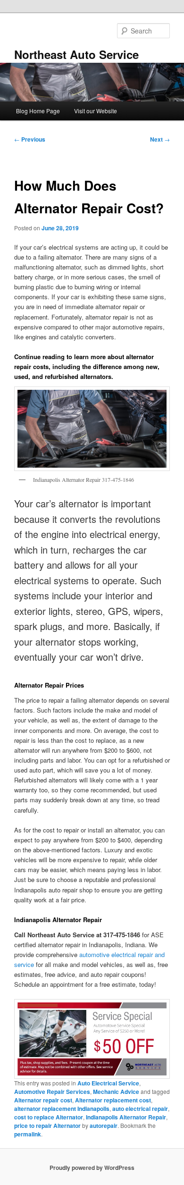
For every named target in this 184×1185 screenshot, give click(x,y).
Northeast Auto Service (76, 54)
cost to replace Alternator (48, 1117)
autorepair (103, 1125)
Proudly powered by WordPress (92, 1167)
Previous (29, 139)
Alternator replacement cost (113, 1100)
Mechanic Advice (116, 1091)
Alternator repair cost (43, 1100)
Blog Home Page (38, 111)
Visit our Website (95, 111)
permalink (27, 1134)
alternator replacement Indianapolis (61, 1108)
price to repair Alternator (47, 1125)
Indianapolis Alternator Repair (126, 1117)
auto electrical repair (140, 1108)
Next (160, 139)
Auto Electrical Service (108, 1083)
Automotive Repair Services (52, 1091)
